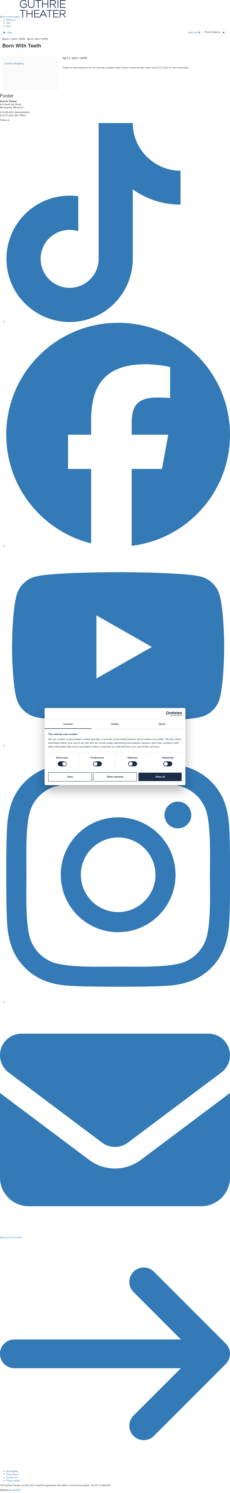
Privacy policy (13, 1480)
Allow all (160, 777)
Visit (8, 22)
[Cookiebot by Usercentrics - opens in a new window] (168, 713)
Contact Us (11, 1477)
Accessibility (12, 1471)
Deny (70, 777)
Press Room (12, 1474)
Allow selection (115, 777)
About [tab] (161, 724)
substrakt (16, 1489)
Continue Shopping (14, 63)
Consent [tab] (68, 724)
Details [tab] (115, 724)
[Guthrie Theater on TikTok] (118, 321)
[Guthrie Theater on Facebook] (118, 545)
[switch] (97, 763)
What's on (11, 19)
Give (8, 26)
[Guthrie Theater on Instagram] (118, 1001)
